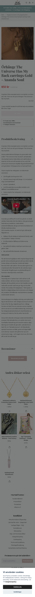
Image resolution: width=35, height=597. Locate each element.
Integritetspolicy (10, 581)
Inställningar (17, 592)
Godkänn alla (18, 587)
